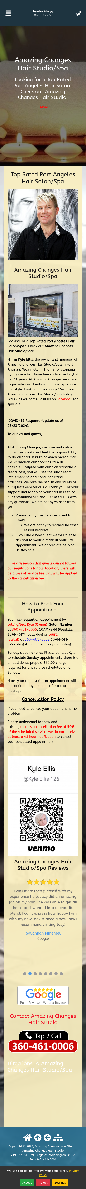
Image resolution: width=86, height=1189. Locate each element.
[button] (24, 973)
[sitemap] (58, 1137)
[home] (28, 1137)
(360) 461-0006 (45, 1159)
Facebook (64, 399)
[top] (37, 1137)
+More (43, 107)
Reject (43, 1182)
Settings (60, 1182)
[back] (47, 1137)
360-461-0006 (24, 629)
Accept (27, 1182)
